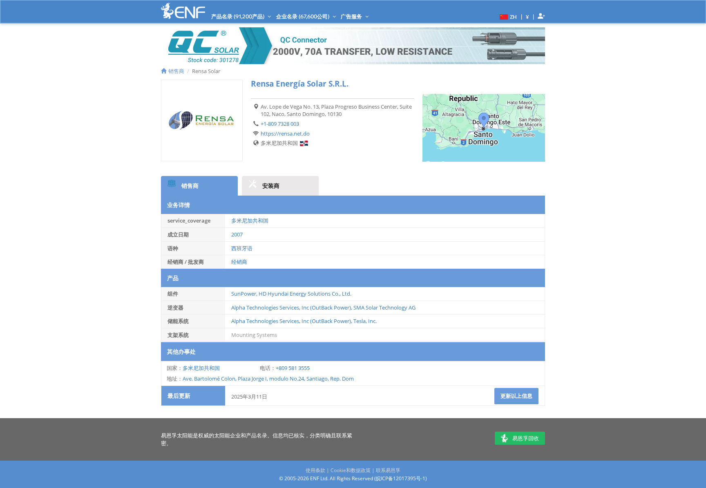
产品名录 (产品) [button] (238, 16)
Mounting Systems (254, 335)
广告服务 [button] (352, 16)
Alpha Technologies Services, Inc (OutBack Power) (291, 307)
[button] (507, 16)
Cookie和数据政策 (351, 470)
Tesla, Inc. (365, 321)
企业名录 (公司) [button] (303, 16)
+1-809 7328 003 (280, 123)
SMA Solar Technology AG (384, 307)
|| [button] (527, 16)
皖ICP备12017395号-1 (400, 478)
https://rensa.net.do (285, 133)
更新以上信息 (516, 395)
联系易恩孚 (388, 470)
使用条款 (315, 470)
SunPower (243, 293)
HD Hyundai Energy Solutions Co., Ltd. (305, 293)
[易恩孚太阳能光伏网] (183, 10)
